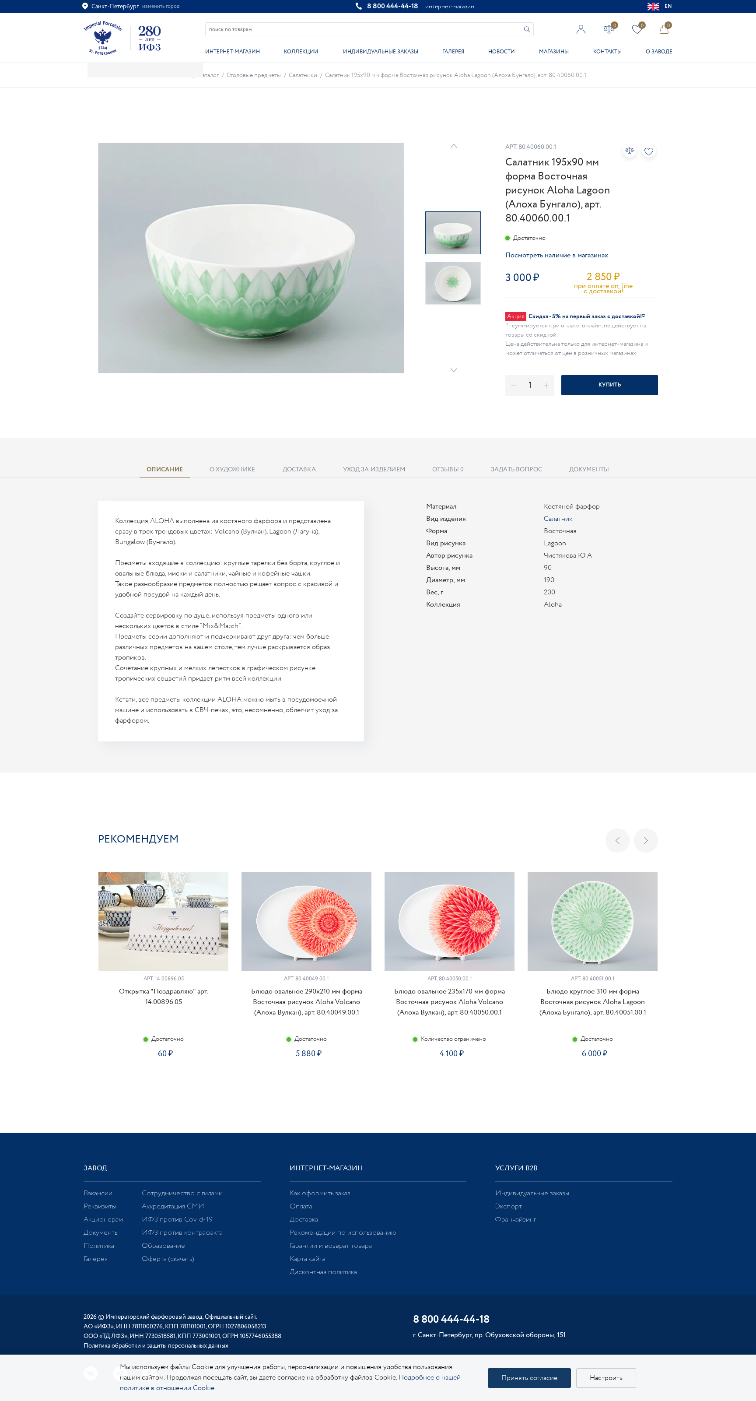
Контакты (607, 52)
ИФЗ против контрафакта (182, 1233)
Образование (163, 1246)
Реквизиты (100, 1206)
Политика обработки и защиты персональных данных (156, 1345)
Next (454, 370)
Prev (454, 146)
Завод (95, 1168)
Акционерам (103, 1220)
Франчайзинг (515, 1220)
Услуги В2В (516, 1168)
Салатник (558, 519)
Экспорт (508, 1206)
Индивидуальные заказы (380, 52)
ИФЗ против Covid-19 (177, 1220)
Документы (101, 1233)
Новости (501, 52)
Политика (99, 1246)
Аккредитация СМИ (173, 1206)
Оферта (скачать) (168, 1259)
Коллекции (301, 52)
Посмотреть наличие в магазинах (556, 255)
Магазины (554, 52)
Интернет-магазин (232, 52)
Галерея (453, 52)
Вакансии (98, 1193)
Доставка (304, 1220)
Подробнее (163, 1084)
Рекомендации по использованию (343, 1233)
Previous (618, 841)
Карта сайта (308, 1259)
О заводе (659, 52)
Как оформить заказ (320, 1193)
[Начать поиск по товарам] (527, 29)
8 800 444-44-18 (392, 6)
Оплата (301, 1206)
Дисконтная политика (323, 1272)
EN (668, 6)
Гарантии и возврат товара (331, 1246)
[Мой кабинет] (581, 29)
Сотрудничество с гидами (182, 1193)
